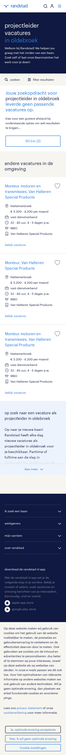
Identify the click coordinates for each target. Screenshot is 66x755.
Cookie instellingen (33, 747)
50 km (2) (33, 141)
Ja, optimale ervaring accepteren (33, 729)
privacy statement (29, 708)
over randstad (14, 547)
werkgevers (13, 523)
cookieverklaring (15, 712)
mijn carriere (13, 535)
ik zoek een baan (16, 511)
